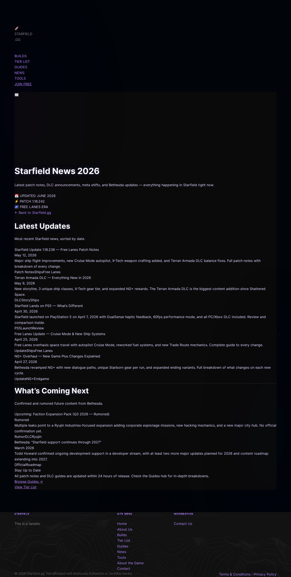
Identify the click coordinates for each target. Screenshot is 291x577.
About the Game (130, 563)
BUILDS (20, 56)
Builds (122, 535)
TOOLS (20, 78)
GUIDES (20, 67)
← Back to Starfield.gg (32, 212)
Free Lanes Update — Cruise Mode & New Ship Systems (59, 334)
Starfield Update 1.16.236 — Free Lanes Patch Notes (56, 249)
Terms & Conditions (235, 574)
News (121, 552)
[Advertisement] (145, 132)
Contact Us (183, 523)
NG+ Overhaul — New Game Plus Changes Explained (57, 356)
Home (122, 523)
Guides (122, 546)
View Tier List (25, 487)
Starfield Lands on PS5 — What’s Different (48, 306)
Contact (123, 568)
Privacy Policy (265, 574)
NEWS (19, 73)
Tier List (123, 540)
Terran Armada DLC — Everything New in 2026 (52, 278)
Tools (121, 557)
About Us (124, 529)
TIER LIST (22, 61)
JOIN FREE (23, 84)
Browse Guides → (28, 481)
